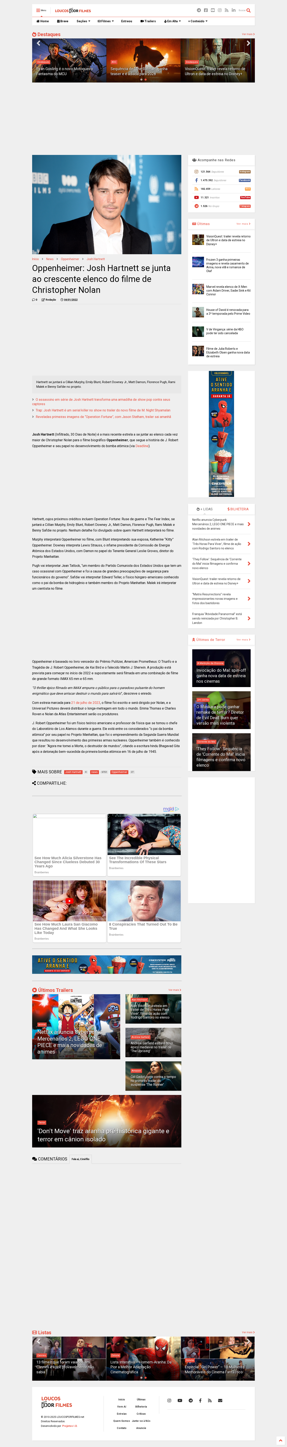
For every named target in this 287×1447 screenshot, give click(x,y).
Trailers (150, 21)
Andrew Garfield (140, 1037)
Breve (64, 21)
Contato (121, 1428)
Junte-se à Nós (141, 1421)
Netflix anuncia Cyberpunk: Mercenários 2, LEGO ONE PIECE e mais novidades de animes (69, 1042)
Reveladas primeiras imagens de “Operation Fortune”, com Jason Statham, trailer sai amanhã (103, 417)
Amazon (136, 1070)
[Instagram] (220, 10)
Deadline (142, 446)
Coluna (115, 1355)
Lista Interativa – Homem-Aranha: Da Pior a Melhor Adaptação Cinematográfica (141, 1367)
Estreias (122, 1413)
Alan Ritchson (139, 999)
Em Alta (172, 21)
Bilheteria (141, 1406)
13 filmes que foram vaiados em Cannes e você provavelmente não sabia (65, 1367)
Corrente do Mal (206, 741)
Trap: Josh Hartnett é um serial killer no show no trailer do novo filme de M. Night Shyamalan (103, 410)
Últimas (203, 224)
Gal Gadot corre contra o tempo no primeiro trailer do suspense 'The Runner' (153, 1081)
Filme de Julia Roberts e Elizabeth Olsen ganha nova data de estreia (228, 352)
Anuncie (141, 1428)
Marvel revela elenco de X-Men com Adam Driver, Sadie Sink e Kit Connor (228, 290)
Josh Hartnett (96, 259)
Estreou (126, 21)
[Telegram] (199, 10)
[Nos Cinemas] (106, 973)
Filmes (106, 21)
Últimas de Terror (210, 640)
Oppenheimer (70, 259)
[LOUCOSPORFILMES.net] (73, 12)
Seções (82, 21)
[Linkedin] (234, 10)
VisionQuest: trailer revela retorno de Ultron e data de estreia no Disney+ (228, 240)
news (50, 259)
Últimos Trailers (55, 990)
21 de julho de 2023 (85, 703)
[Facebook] (206, 10)
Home (44, 21)
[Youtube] (213, 10)
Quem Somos (121, 1421)
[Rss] (227, 10)
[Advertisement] (143, 118)
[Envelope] (220, 1400)
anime (42, 1024)
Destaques (48, 34)
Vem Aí (121, 1406)
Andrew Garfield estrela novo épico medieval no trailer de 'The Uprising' (152, 1047)
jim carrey (203, 699)
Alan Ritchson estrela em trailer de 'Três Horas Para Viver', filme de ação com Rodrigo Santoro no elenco (150, 1011)
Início (35, 259)
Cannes (41, 1355)
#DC (114, 62)
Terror (41, 1122)
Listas (44, 1333)
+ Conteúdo (196, 21)
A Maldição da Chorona (210, 663)
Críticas (141, 1413)
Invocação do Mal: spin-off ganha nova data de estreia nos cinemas (221, 676)
